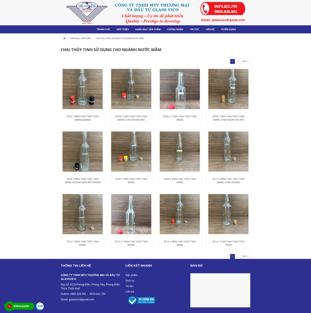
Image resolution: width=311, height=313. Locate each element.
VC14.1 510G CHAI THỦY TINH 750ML (228, 243)
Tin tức (194, 29)
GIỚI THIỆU (122, 29)
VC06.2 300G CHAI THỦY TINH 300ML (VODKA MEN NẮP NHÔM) (82, 180)
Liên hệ (130, 291)
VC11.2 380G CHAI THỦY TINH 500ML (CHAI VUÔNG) (228, 180)
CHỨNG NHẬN (175, 29)
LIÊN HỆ (210, 29)
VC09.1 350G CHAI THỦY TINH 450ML (131, 180)
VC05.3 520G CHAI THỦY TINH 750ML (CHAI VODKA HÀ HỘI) (228, 118)
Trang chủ (103, 29)
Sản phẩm (131, 275)
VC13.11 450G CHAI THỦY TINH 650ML (131, 243)
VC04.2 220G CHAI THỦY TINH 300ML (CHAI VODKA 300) (131, 118)
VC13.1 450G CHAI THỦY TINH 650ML (83, 243)
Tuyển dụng (228, 29)
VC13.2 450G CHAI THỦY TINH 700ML (180, 243)
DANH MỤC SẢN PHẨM (148, 29)
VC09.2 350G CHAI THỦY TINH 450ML (180, 180)
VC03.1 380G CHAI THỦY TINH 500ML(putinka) (83, 118)
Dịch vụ (130, 280)
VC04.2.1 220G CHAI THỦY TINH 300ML (180, 118)
